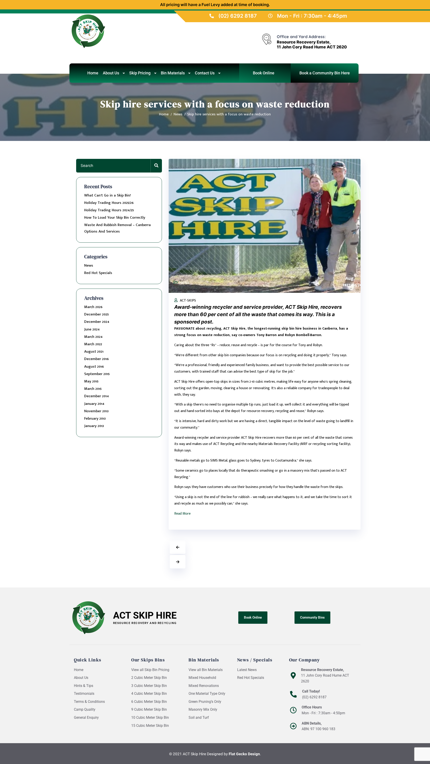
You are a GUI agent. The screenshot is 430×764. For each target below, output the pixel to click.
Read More (182, 514)
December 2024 (96, 322)
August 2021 (93, 351)
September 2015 (97, 374)
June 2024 (92, 329)
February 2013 (95, 418)
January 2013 (94, 426)
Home (92, 73)
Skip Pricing (139, 73)
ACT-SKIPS (188, 301)
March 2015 (92, 389)
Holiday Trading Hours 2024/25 (109, 210)
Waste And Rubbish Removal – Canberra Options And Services (117, 228)
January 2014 (94, 404)
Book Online (263, 73)
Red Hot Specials (98, 273)
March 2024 (93, 337)
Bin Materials (173, 73)
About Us (111, 73)
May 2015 (91, 381)
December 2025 (96, 314)
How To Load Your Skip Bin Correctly (114, 217)
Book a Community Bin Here (324, 73)
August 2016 (94, 366)
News (88, 265)
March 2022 (93, 344)
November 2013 (96, 411)
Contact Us (205, 73)
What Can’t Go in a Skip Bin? (107, 195)
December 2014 (96, 396)
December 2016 (96, 359)
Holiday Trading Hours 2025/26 (108, 203)
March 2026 (93, 307)
